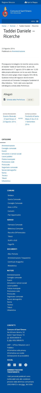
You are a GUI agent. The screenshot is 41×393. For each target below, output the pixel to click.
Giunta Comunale (14, 199)
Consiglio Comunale (15, 203)
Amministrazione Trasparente (19, 257)
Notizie (12, 26)
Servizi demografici (9, 170)
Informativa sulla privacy (16, 350)
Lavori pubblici (7, 156)
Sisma (4, 172)
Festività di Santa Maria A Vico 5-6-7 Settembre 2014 (32, 120)
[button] (33, 21)
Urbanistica (6, 180)
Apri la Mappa (32, 2)
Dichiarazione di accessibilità (18, 355)
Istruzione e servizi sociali (11, 153)
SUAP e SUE (12, 240)
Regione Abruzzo (8, 2)
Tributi (4, 178)
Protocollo (6, 164)
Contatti (11, 211)
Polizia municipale (8, 159)
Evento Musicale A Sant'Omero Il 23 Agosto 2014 (9, 119)
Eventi (4, 151)
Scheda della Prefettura (19, 99)
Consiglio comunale (9, 148)
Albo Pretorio (13, 254)
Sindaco (11, 195)
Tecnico (5, 175)
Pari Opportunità (14, 215)
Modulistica (12, 265)
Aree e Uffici (12, 207)
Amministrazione (18, 51)
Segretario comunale (10, 167)
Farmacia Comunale (15, 224)
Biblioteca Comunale (15, 228)
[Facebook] (9, 365)
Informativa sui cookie (15, 353)
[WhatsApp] (20, 365)
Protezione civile (8, 162)
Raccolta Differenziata (16, 232)
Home (4, 26)
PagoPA (11, 244)
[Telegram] (26, 365)
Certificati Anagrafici (15, 261)
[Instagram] (15, 365)
